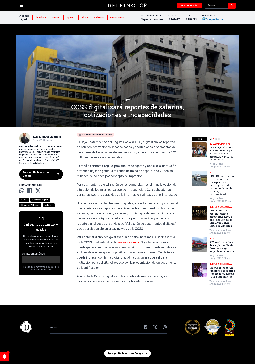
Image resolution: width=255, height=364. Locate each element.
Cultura (84, 17)
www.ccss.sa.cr (128, 242)
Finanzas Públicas (30, 205)
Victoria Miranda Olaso (220, 230)
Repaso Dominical (219, 144)
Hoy (127, 100)
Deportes (70, 17)
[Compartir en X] (38, 190)
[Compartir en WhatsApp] (21, 190)
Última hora (40, 17)
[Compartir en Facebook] (29, 190)
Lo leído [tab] (215, 139)
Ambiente (99, 17)
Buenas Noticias (118, 17)
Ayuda (53, 327)
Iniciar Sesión (189, 5)
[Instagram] (165, 327)
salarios (49, 205)
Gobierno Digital (40, 199)
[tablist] (214, 139)
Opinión (56, 17)
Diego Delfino (216, 164)
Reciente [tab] (199, 139)
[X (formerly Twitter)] (155, 327)
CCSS (24, 199)
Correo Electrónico (33, 254)
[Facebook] (145, 327)
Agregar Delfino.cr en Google (36, 174)
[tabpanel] (214, 213)
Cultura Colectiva (220, 207)
